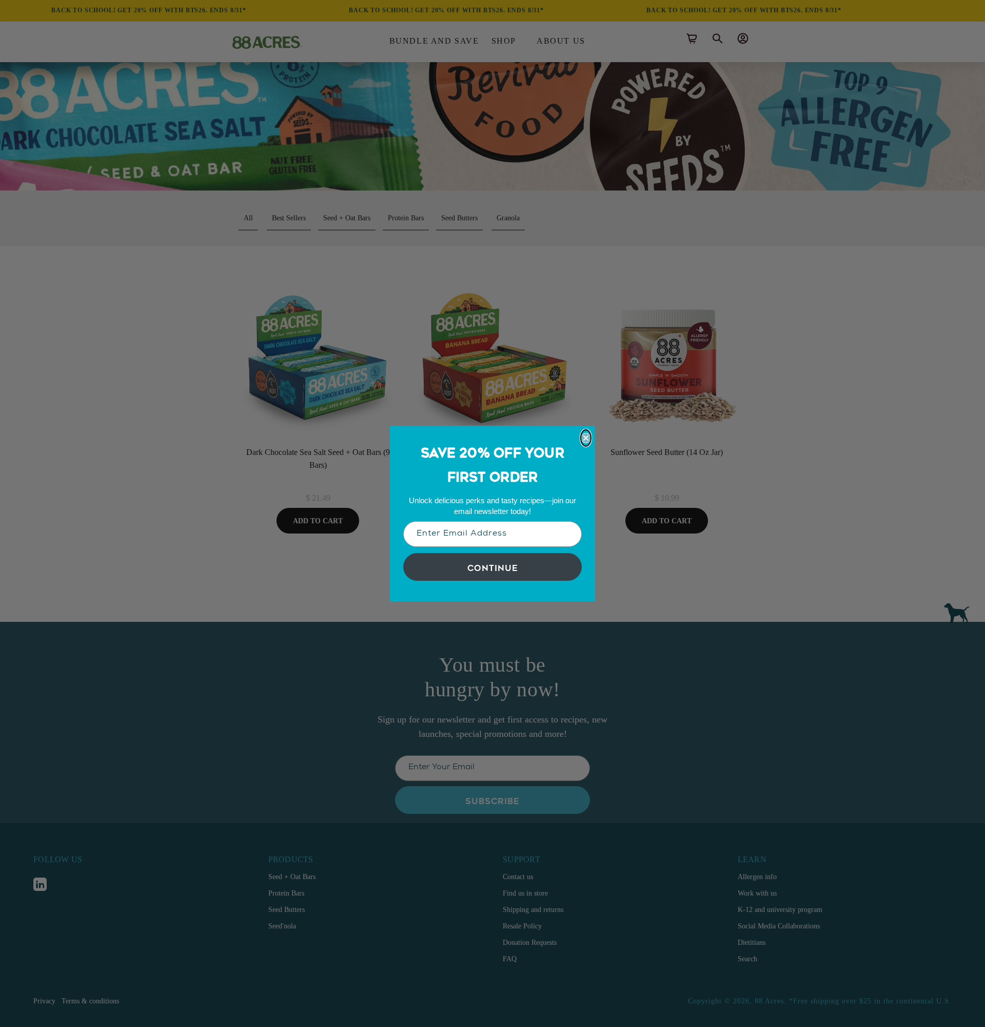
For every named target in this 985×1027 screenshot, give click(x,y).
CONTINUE (492, 567)
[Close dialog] (586, 438)
